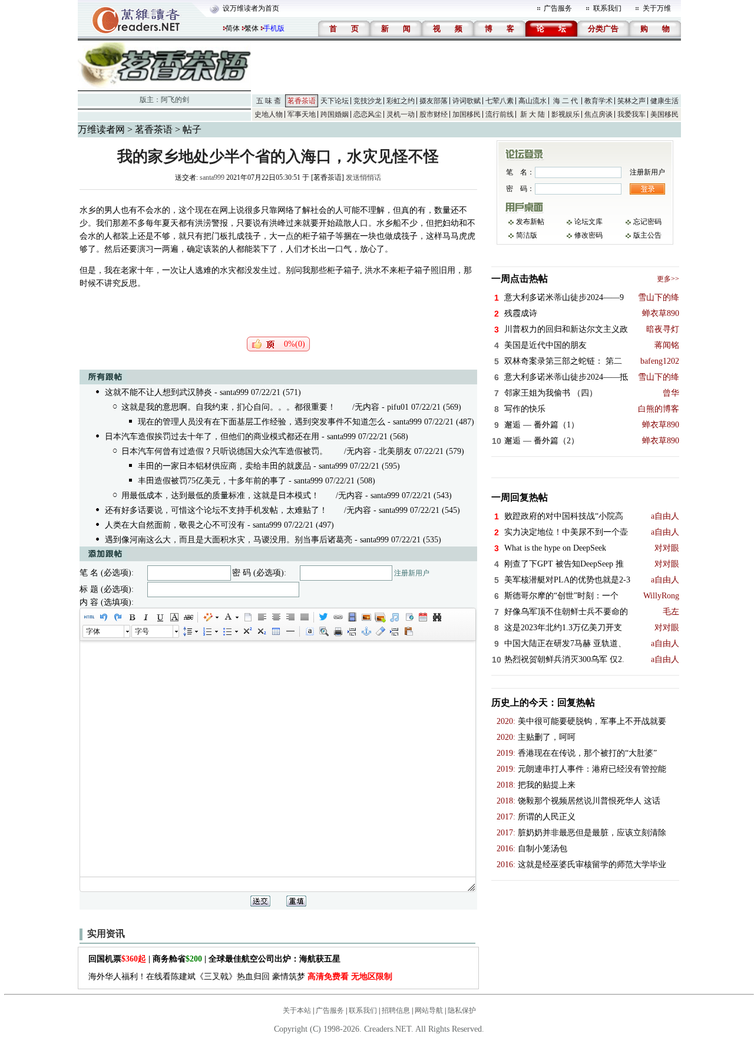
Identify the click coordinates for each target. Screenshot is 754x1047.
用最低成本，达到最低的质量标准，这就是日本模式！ (220, 495)
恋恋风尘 (367, 114)
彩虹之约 (400, 101)
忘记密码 (647, 222)
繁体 (251, 28)
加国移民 (466, 114)
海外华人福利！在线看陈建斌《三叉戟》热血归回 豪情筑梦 (240, 976)
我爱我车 (631, 114)
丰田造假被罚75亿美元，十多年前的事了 (212, 480)
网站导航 (429, 1010)
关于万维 (657, 8)
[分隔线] (290, 631)
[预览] (323, 631)
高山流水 (532, 101)
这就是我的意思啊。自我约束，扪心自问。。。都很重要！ (228, 407)
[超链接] (337, 617)
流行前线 (499, 114)
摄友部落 (433, 101)
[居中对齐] (276, 617)
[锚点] (366, 631)
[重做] (117, 617)
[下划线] (160, 617)
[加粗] (131, 617)
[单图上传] (366, 617)
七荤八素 (499, 101)
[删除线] (188, 617)
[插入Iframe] (408, 617)
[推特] (323, 617)
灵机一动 (400, 114)
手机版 (274, 28)
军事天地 (301, 114)
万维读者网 (101, 129)
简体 (233, 28)
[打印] (337, 631)
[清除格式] (380, 631)
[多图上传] (380, 617)
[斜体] (145, 617)
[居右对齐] (290, 617)
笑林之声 (631, 101)
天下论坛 (334, 101)
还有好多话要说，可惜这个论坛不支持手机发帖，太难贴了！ (216, 510)
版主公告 (647, 235)
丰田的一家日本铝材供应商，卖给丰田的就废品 (224, 466)
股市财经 (433, 114)
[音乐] (394, 617)
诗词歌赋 (466, 101)
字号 (142, 631)
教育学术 (598, 101)
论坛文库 (588, 222)
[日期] (422, 617)
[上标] (247, 631)
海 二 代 (565, 101)
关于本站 (297, 1010)
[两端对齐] (304, 617)
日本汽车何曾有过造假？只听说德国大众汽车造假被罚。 (224, 451)
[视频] (352, 617)
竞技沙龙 (367, 101)
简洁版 (526, 235)
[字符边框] (174, 617)
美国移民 (664, 114)
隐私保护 (462, 1010)
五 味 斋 (268, 101)
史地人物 (268, 114)
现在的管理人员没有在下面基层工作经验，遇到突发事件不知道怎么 (261, 421)
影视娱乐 (565, 114)
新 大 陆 (532, 114)
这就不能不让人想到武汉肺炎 (158, 392)
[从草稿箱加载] (408, 631)
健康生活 (664, 101)
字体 (93, 631)
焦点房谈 (598, 114)
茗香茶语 (301, 101)
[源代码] (89, 617)
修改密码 (588, 235)
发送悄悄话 (363, 177)
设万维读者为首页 (251, 8)
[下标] (261, 631)
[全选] (309, 631)
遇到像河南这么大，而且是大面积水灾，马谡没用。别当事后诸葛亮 (228, 539)
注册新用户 (411, 573)
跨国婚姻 (334, 114)
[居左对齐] (261, 617)
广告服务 (558, 8)
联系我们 (607, 8)
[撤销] (103, 617)
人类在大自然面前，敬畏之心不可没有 (175, 525)
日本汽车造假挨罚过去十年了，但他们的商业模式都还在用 (212, 436)
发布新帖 (530, 222)
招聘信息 (396, 1010)
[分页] (352, 631)
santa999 (212, 177)
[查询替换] (436, 617)
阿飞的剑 (175, 100)
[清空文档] (247, 617)
